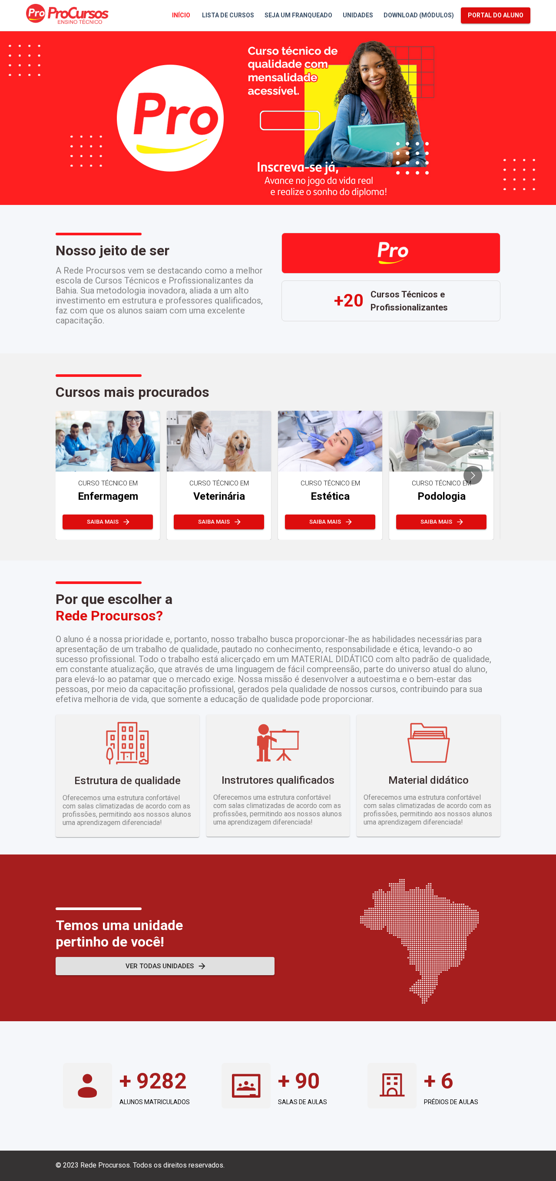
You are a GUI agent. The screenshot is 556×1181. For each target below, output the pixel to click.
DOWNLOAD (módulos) (419, 15)
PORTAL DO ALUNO (495, 15)
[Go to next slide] (472, 475)
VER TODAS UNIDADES (160, 966)
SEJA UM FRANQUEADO (298, 15)
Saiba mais (103, 521)
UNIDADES (358, 15)
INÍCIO (181, 15)
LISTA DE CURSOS (228, 15)
